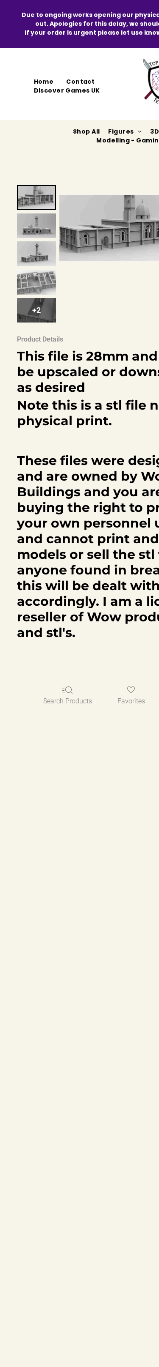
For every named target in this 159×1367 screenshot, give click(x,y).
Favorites (131, 701)
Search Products (67, 701)
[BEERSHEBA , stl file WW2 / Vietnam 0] (36, 197)
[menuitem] (44, 81)
